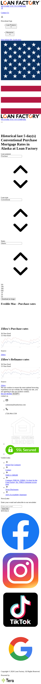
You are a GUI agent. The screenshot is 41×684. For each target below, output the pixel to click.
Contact (8, 470)
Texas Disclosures (11, 489)
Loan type (4, 197)
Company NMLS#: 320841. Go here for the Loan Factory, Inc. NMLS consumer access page (21, 482)
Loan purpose (6, 154)
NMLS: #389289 (11, 475)
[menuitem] (11, 26)
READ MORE (6, 394)
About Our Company (13, 465)
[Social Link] (20, 550)
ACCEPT (16, 394)
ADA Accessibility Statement (16, 495)
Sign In (3, 40)
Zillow (3, 355)
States (3, 241)
